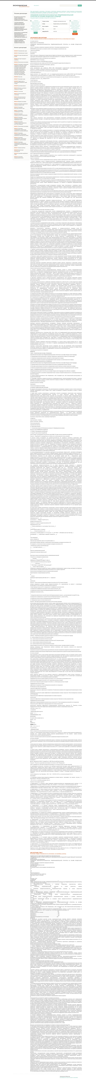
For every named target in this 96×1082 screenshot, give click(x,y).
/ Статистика (18, 91)
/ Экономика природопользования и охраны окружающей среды (20, 118)
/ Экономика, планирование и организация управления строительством (20, 138)
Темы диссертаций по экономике (37, 11)
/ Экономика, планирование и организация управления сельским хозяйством (21, 129)
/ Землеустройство (19, 147)
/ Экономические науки (20, 50)
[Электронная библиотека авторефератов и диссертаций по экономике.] (21, 6)
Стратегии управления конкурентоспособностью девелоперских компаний (19, 23)
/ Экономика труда (19, 79)
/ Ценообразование (20, 85)
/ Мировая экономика (20, 101)
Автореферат (35, 30)
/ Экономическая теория (20, 53)
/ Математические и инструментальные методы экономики (20, 98)
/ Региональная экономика (21, 62)
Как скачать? (36, 5)
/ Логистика (18, 76)
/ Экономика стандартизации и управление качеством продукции (20, 123)
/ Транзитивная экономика (21, 126)
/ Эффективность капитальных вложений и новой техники (20, 82)
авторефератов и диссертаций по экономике (69, 1077)
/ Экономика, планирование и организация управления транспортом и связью (21, 134)
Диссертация (75, 29)
